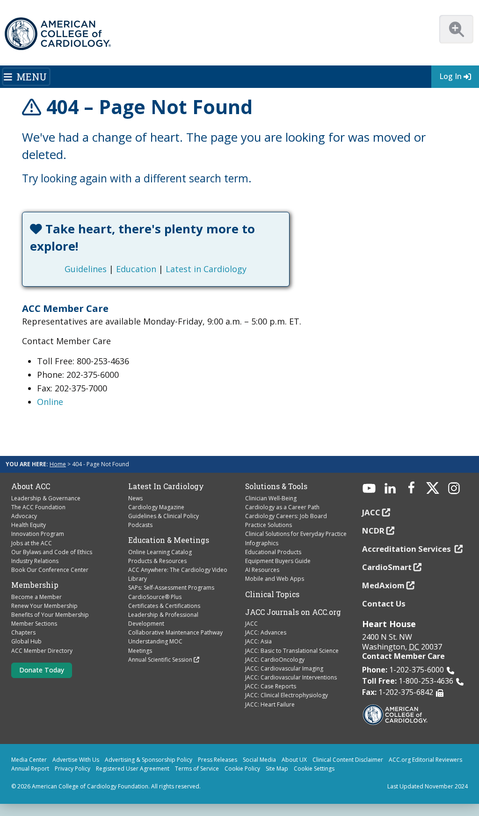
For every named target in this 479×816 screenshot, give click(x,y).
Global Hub (26, 641)
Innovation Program (37, 534)
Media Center (29, 760)
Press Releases (217, 760)
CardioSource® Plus (154, 597)
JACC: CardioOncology (275, 660)
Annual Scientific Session (160, 660)
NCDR (373, 530)
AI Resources (262, 570)
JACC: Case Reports (270, 686)
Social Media (259, 760)
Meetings (140, 651)
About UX (294, 760)
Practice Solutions (268, 525)
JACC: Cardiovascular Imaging (284, 668)
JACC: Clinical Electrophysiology (286, 695)
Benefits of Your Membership (50, 615)
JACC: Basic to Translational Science (292, 651)
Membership (34, 585)
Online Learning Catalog (160, 552)
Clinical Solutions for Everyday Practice (296, 534)
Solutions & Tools (276, 486)
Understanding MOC (155, 641)
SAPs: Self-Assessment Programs (171, 588)
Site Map (277, 769)
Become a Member (36, 597)
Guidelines (86, 268)
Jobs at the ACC (31, 543)
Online (50, 401)
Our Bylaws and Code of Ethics (51, 552)
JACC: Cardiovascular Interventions (291, 677)
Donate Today (41, 669)
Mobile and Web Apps (274, 579)
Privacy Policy (72, 769)
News (135, 498)
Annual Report (30, 769)
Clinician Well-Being (271, 498)
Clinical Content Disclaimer (347, 760)
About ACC (30, 486)
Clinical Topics (272, 594)
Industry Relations (34, 561)
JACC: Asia (258, 641)
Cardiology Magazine (156, 507)
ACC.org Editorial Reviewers (425, 760)
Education (136, 268)
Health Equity (28, 525)
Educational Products (273, 552)
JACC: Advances (265, 632)
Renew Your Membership (44, 606)
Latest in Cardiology (206, 268)
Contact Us (384, 603)
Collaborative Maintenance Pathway (175, 632)
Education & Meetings (168, 540)
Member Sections (34, 624)
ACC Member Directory (42, 651)
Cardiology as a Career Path (282, 507)
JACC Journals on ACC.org (293, 612)
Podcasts (140, 525)
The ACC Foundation (38, 507)
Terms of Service (197, 769)
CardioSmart (387, 567)
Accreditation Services (407, 548)
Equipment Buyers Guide (278, 561)
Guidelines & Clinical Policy (163, 516)
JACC (251, 624)
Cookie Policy (242, 769)
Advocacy (24, 516)
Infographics (261, 543)
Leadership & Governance (45, 498)
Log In (450, 76)
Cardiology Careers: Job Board (286, 516)
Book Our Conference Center (49, 570)
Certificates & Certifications (164, 606)
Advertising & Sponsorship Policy (148, 760)
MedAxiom (383, 585)
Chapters (23, 632)
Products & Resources (157, 561)
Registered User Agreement (132, 769)
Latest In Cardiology (166, 486)
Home (58, 464)
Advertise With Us (75, 760)
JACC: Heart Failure (270, 704)
